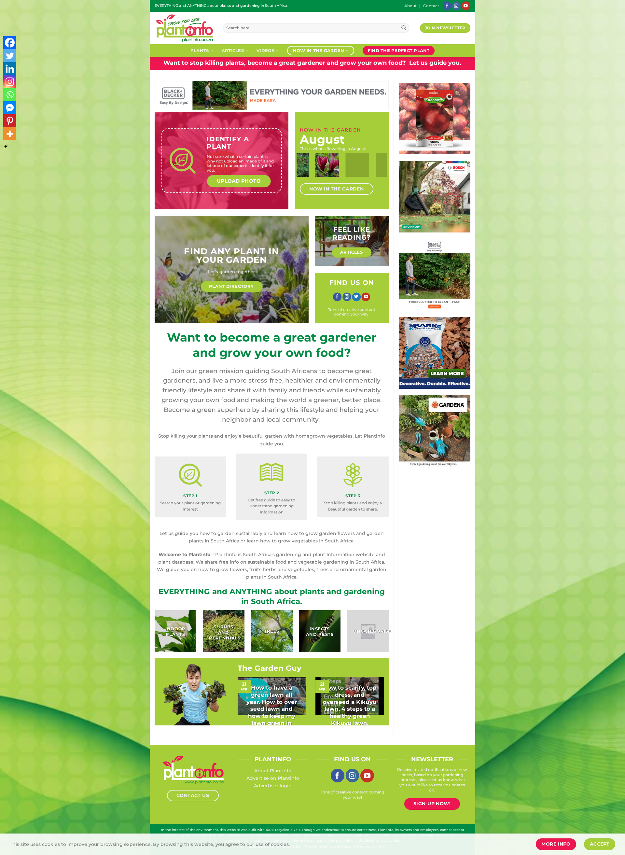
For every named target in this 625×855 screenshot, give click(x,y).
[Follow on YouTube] (466, 5)
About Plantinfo (272, 771)
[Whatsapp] (9, 94)
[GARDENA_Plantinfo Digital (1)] (434, 431)
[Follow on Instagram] (456, 5)
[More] (9, 133)
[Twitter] (9, 55)
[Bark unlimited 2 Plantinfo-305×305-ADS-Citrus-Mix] (434, 353)
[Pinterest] (9, 120)
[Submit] (404, 28)
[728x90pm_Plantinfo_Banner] (272, 95)
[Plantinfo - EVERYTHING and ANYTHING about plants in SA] (184, 28)
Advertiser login (273, 786)
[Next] (377, 170)
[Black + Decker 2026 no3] (434, 274)
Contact (431, 6)
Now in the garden (318, 50)
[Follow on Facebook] (447, 5)
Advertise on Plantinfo (272, 778)
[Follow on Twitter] (356, 296)
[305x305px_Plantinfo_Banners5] (434, 196)
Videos (265, 50)
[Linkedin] (9, 68)
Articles (233, 50)
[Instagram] (9, 81)
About (410, 6)
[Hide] (5, 146)
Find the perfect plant (399, 50)
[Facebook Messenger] (9, 107)
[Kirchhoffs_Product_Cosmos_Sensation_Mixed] (434, 118)
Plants (199, 50)
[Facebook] (9, 42)
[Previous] (306, 170)
